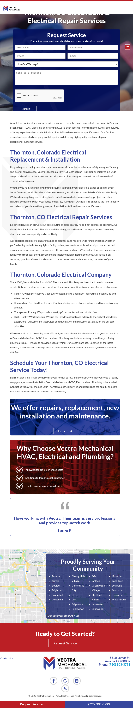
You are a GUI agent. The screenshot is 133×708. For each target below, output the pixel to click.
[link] (65, 688)
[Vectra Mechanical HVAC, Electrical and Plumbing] (12, 9)
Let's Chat (65, 431)
